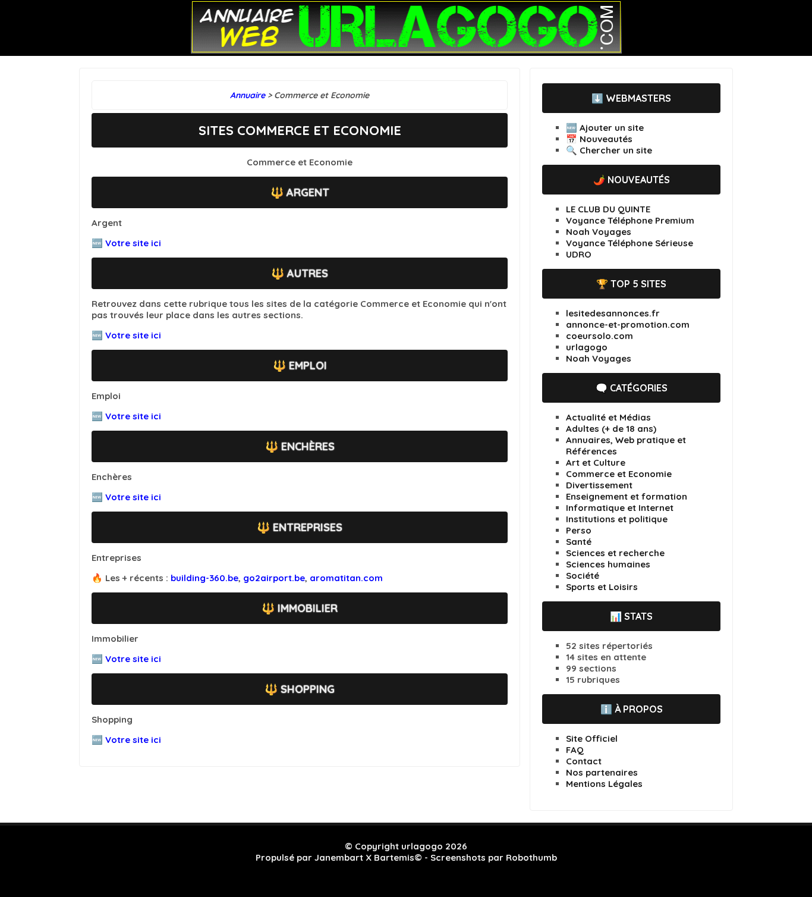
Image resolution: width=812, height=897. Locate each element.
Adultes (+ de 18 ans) (611, 428)
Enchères (308, 446)
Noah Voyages (598, 231)
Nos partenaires (602, 772)
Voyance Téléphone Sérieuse (629, 243)
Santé (578, 541)
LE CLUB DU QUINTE (608, 209)
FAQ (575, 749)
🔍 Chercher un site (609, 150)
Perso (578, 530)
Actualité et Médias (608, 417)
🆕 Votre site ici (126, 243)
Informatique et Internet (619, 507)
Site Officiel (592, 738)
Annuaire (247, 95)
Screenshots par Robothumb (493, 857)
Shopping (308, 689)
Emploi (308, 365)
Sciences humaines (608, 564)
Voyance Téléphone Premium (630, 220)
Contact (584, 761)
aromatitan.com (346, 578)
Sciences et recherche (615, 553)
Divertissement (599, 485)
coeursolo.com (599, 335)
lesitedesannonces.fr (613, 313)
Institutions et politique (617, 519)
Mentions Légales (604, 783)
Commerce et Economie (619, 473)
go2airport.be (274, 578)
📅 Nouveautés (599, 139)
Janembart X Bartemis (364, 857)
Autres (307, 273)
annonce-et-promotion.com (628, 324)
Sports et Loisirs (602, 586)
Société (582, 575)
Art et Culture (595, 462)
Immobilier (308, 608)
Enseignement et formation (626, 496)
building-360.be (204, 578)
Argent (308, 192)
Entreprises (307, 527)
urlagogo (587, 347)
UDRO (578, 254)
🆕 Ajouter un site (605, 127)
